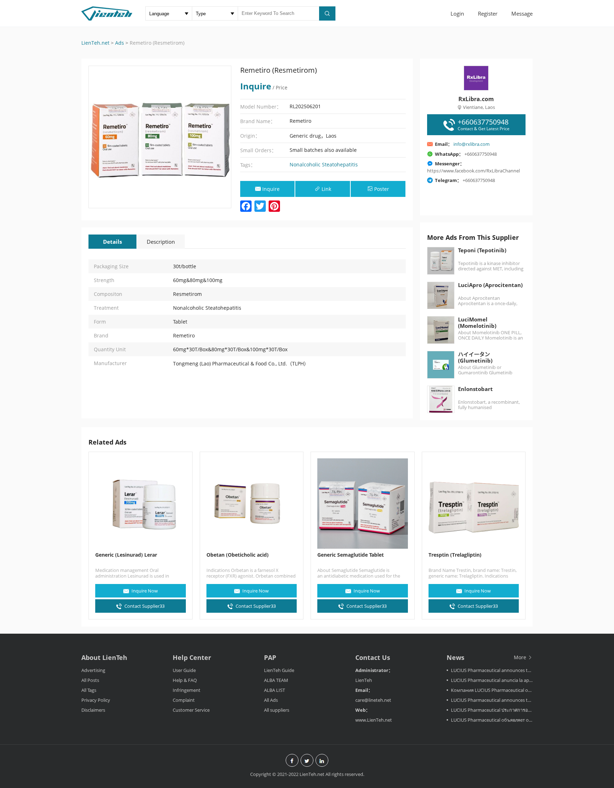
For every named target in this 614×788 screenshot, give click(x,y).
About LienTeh (104, 657)
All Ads (271, 700)
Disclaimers (93, 710)
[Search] (327, 13)
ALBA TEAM (276, 680)
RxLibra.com (476, 99)
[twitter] (307, 761)
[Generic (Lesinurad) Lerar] (140, 503)
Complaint (184, 700)
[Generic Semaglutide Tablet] (362, 503)
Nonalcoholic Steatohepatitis (324, 164)
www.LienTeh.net (373, 720)
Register (487, 13)
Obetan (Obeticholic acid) (237, 555)
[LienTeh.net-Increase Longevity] (106, 14)
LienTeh (363, 680)
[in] (322, 761)
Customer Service (191, 710)
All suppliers (276, 710)
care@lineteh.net (373, 700)
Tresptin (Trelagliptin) (455, 555)
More (521, 657)
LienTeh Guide (279, 670)
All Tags (88, 690)
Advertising (93, 670)
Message (522, 13)
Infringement (186, 690)
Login (457, 13)
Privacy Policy (95, 700)
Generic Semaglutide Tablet (350, 555)
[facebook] (292, 761)
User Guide (184, 670)
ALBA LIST (274, 690)
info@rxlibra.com (471, 144)
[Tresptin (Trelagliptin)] (474, 503)
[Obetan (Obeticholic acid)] (251, 503)
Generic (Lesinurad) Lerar (126, 555)
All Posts (90, 680)
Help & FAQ (185, 680)
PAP (270, 657)
